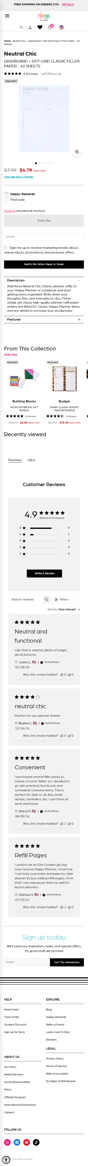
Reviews (51, 1039)
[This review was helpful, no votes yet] (61, 675)
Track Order (11, 1017)
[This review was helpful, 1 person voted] (61, 824)
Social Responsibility (17, 1082)
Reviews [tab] (15, 460)
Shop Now (10, 354)
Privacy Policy (55, 1058)
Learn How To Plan (58, 1032)
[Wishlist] (39, 27)
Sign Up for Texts (14, 1032)
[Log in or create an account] (30, 27)
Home (7, 41)
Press (7, 1089)
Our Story (10, 1067)
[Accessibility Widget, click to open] (6, 1160)
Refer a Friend (55, 1024)
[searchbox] (25, 599)
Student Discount (15, 1024)
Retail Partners (14, 1074)
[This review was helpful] (61, 907)
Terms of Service (56, 1066)
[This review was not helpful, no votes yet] (69, 675)
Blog (49, 1009)
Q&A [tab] (31, 460)
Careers (9, 1112)
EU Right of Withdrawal (60, 1081)
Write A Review (44, 573)
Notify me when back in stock (44, 264)
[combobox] (63, 609)
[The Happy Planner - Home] (44, 16)
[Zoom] (77, 152)
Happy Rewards (56, 1017)
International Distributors (20, 1104)
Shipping (9, 211)
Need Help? (11, 1009)
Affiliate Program (15, 1097)
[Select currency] (63, 27)
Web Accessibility (57, 1073)
